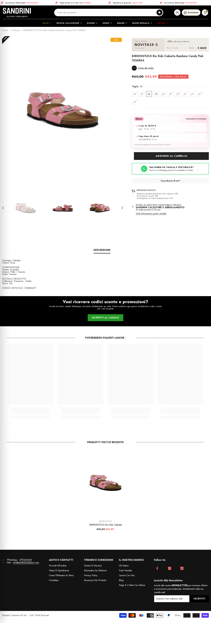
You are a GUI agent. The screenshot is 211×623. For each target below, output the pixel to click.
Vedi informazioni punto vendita (151, 214)
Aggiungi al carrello (171, 156)
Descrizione (102, 250)
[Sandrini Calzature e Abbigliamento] (17, 12)
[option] (62, 110)
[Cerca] (159, 12)
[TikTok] (182, 568)
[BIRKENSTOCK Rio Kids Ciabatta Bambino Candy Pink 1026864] (105, 483)
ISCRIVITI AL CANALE (105, 317)
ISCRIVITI (199, 598)
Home (5, 30)
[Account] (177, 12)
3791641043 (25, 560)
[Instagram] (169, 568)
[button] (3, 208)
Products (15, 30)
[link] (30, 412)
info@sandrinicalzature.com (26, 562)
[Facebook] (157, 568)
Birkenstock (105, 521)
